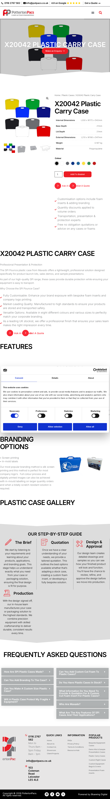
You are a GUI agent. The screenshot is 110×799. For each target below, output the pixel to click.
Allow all (90, 427)
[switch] (41, 416)
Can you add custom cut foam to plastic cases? (79, 673)
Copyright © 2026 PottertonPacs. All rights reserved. (20, 794)
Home (57, 95)
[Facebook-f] (52, 794)
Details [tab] (55, 378)
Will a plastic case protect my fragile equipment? (26, 700)
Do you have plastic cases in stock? (80, 682)
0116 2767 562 (34, 738)
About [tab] (91, 378)
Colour (58, 158)
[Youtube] (58, 794)
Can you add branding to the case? (25, 680)
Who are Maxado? (69, 704)
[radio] (57, 163)
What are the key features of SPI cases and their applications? (79, 713)
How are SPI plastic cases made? (24, 671)
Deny (20, 427)
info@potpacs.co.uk (38, 760)
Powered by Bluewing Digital (92, 794)
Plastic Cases (68, 95)
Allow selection (55, 427)
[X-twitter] (63, 794)
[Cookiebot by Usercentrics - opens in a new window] (95, 370)
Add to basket (77, 174)
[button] (93, 12)
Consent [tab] (19, 378)
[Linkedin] (47, 794)
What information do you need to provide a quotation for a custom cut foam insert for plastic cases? (79, 693)
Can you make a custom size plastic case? (25, 689)
